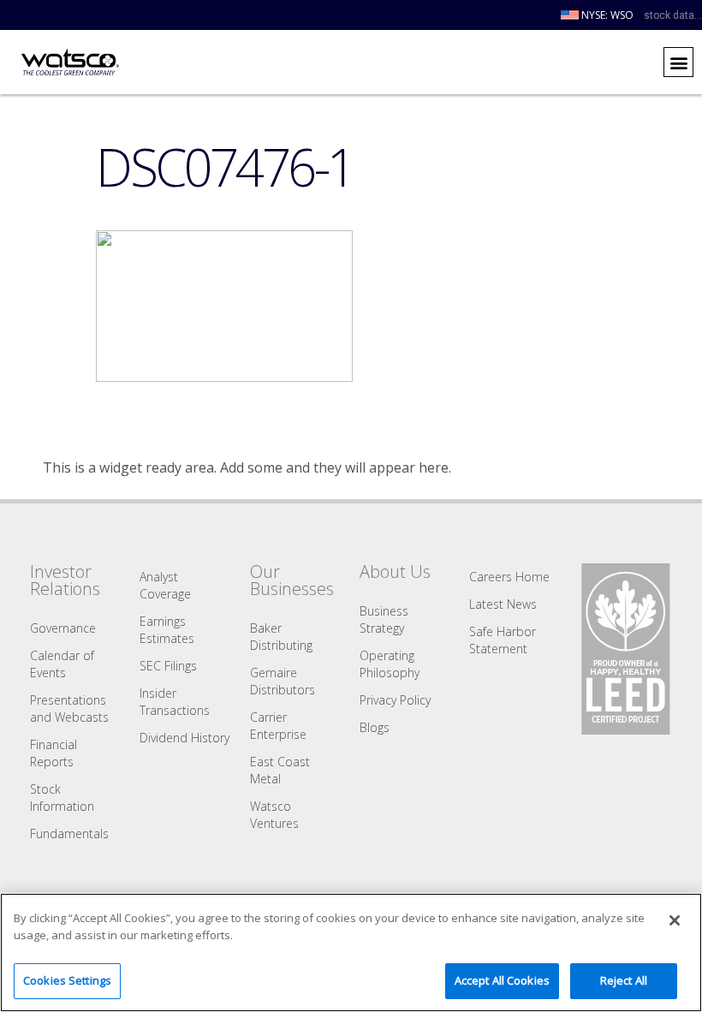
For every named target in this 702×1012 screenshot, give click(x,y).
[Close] (674, 920)
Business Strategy (384, 619)
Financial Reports (53, 753)
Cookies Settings (67, 980)
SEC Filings (168, 666)
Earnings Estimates (167, 629)
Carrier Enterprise (278, 725)
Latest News (503, 604)
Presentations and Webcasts (69, 708)
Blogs (375, 727)
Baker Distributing (281, 636)
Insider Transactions (175, 701)
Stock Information (62, 797)
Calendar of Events (62, 664)
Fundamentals (69, 833)
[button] (678, 62)
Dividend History (184, 737)
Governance (63, 628)
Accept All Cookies (502, 980)
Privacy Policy (395, 700)
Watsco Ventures (274, 814)
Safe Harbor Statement (502, 640)
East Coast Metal (280, 770)
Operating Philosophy (389, 664)
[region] (351, 952)
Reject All (623, 980)
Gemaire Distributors (282, 681)
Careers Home (509, 577)
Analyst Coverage (165, 585)
